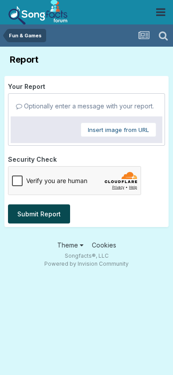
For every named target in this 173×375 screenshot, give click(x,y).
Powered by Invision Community (86, 263)
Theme (68, 245)
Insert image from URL (118, 129)
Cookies (104, 245)
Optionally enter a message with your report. (88, 106)
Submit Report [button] (39, 214)
